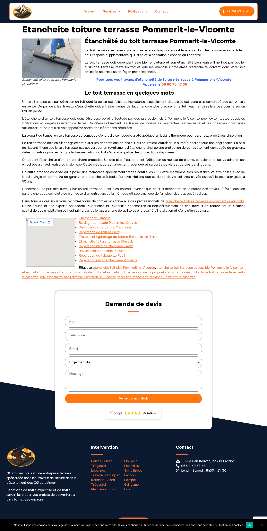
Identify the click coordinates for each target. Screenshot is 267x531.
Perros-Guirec (101, 461)
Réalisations (137, 11)
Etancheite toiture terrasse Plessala (106, 241)
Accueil (89, 11)
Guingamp (131, 485)
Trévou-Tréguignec (105, 475)
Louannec (98, 470)
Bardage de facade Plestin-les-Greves (108, 223)
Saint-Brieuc (133, 470)
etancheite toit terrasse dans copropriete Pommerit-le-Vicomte (151, 272)
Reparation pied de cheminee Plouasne (108, 260)
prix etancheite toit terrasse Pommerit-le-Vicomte (78, 277)
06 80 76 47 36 (174, 84)
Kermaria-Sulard (103, 480)
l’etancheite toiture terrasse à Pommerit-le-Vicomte (205, 201)
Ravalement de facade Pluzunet (103, 251)
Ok (249, 525)
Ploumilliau (131, 466)
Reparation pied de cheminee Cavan (106, 246)
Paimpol (130, 480)
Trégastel (98, 466)
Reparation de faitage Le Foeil (102, 255)
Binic (127, 489)
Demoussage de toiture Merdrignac (106, 227)
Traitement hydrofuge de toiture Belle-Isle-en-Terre (118, 237)
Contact (161, 11)
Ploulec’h (130, 461)
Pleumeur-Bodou (103, 489)
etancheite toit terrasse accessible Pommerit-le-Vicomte (200, 268)
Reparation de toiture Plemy (100, 232)
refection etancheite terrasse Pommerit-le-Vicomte (156, 277)
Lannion (130, 475)
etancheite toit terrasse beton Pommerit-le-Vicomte (61, 272)
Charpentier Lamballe (95, 218)
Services (109, 11)
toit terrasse (36, 102)
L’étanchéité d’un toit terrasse (45, 118)
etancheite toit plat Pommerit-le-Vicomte (124, 268)
